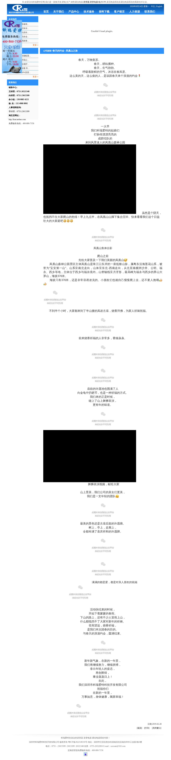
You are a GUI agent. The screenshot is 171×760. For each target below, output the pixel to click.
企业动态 (13, 19)
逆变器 (80, 738)
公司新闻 (47, 51)
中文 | (153, 6)
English (159, 6)
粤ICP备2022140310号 (77, 742)
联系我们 (13, 82)
